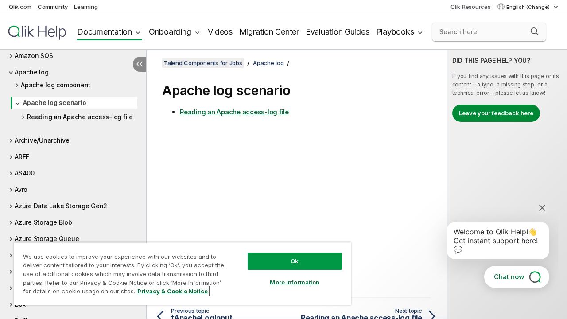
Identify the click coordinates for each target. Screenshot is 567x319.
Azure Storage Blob (43, 222)
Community (53, 6)
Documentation (104, 31)
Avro (21, 189)
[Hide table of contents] (139, 64)
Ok (295, 261)
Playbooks (395, 31)
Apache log (32, 72)
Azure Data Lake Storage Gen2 (61, 206)
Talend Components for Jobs (203, 62)
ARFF (22, 156)
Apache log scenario (54, 102)
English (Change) (528, 7)
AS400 (25, 173)
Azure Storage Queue (47, 238)
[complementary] (507, 184)
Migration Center (269, 31)
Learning (85, 6)
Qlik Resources (470, 6)
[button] (534, 31)
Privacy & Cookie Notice (172, 291)
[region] (182, 273)
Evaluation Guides (337, 31)
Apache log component (55, 85)
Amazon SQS (34, 55)
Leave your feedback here (496, 113)
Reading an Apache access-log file (80, 117)
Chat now (509, 276)
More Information (294, 282)
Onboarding (170, 31)
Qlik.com (20, 6)
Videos (220, 31)
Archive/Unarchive (42, 140)
